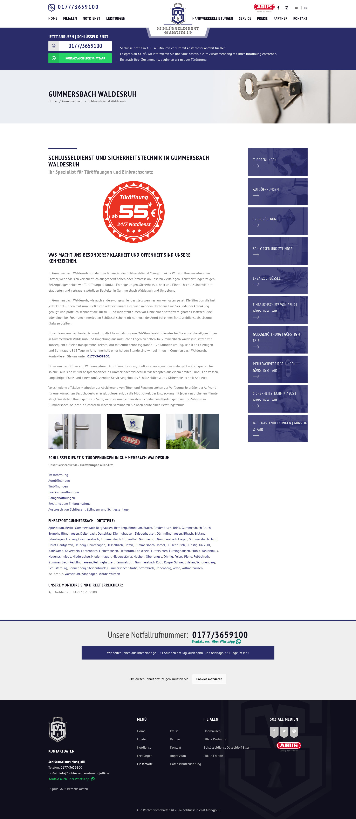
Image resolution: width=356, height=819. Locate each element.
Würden (114, 574)
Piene (188, 556)
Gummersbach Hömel (150, 545)
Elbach (188, 533)
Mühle (195, 551)
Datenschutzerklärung (183, 764)
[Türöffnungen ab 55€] (178, 18)
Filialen (142, 739)
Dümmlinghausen (169, 533)
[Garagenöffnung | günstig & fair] (278, 339)
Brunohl (54, 533)
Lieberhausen (108, 551)
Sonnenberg (77, 568)
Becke (69, 528)
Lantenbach (89, 551)
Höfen (128, 545)
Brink (176, 528)
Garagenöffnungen (61, 498)
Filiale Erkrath (213, 756)
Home (141, 731)
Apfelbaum (56, 528)
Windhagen (89, 574)
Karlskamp (55, 551)
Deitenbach (88, 533)
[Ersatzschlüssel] (278, 280)
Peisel (178, 556)
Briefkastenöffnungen (63, 492)
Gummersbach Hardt (203, 539)
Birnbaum (135, 528)
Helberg (80, 545)
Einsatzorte (145, 764)
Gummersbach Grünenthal (119, 539)
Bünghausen (70, 533)
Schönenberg (205, 562)
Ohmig (168, 556)
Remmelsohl (125, 562)
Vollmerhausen (192, 568)
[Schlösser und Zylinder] (278, 250)
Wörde (103, 574)
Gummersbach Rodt (149, 562)
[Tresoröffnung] (278, 221)
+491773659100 (85, 592)
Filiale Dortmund (215, 739)
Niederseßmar (122, 556)
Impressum (178, 756)
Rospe (168, 562)
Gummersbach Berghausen (94, 528)
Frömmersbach (88, 539)
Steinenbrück (96, 568)
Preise (174, 731)
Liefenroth (126, 551)
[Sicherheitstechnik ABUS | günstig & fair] (278, 398)
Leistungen (144, 756)
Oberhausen (212, 731)
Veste (176, 568)
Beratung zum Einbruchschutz (69, 503)
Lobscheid (142, 551)
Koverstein (72, 551)
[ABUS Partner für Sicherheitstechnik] (74, 431)
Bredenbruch (163, 528)
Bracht (147, 528)
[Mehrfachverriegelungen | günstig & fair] (278, 369)
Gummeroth (147, 539)
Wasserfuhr (72, 574)
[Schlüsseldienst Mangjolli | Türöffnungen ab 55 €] (133, 431)
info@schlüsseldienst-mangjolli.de (84, 773)
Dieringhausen (123, 533)
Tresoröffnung (58, 475)
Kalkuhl (204, 545)
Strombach (146, 568)
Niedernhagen (101, 556)
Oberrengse (154, 556)
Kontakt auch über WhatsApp (71, 779)
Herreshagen (96, 545)
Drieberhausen (145, 533)
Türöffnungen (58, 486)
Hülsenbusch (175, 545)
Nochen (139, 556)
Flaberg (71, 539)
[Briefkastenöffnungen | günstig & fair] (278, 428)
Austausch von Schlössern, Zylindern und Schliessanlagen (89, 509)
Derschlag (105, 533)
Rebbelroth (201, 556)
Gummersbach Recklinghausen (70, 562)
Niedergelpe (81, 556)
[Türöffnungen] (278, 161)
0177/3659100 (78, 6)
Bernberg (120, 528)
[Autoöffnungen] (278, 191)
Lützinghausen (179, 551)
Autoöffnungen (59, 480)
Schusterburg (57, 568)
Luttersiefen (159, 551)
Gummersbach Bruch (196, 528)
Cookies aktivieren (209, 679)
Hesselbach (115, 545)
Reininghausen (103, 562)
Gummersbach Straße (122, 568)
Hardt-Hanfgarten (60, 545)
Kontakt (175, 747)
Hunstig (192, 545)
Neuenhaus (210, 551)
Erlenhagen (56, 539)
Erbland (200, 533)
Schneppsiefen (184, 562)
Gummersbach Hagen (172, 539)
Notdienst (144, 747)
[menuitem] (297, 7)
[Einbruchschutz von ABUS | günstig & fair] (278, 310)
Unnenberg (163, 568)
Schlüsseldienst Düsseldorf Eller (226, 747)
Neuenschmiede (59, 556)
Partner (175, 739)
